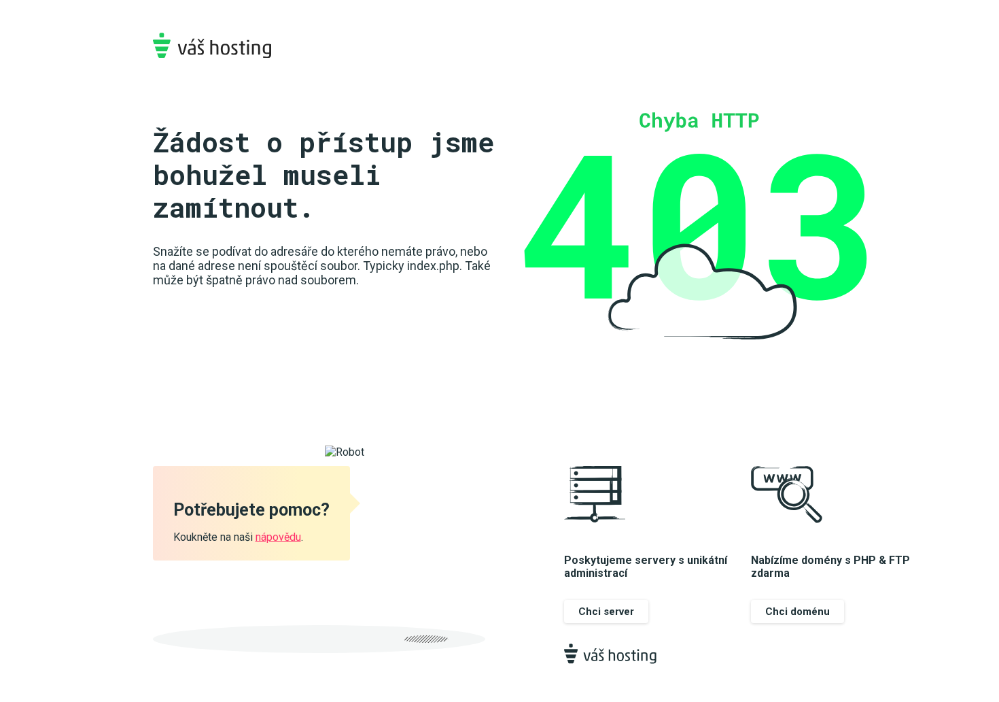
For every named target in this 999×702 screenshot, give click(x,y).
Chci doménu (797, 611)
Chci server (606, 611)
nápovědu (278, 537)
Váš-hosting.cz (212, 45)
